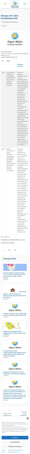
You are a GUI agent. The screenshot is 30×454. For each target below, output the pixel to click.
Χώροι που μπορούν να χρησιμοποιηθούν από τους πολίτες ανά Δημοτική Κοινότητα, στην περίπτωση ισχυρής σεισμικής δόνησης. (14, 275)
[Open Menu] (5, 3)
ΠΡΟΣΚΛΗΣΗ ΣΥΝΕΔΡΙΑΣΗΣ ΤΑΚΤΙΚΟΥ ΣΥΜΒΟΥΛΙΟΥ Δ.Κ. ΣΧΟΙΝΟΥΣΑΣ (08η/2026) (14, 372)
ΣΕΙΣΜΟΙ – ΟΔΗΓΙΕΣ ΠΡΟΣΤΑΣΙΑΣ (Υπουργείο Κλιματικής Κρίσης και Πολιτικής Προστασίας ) (14, 295)
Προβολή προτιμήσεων (15, 446)
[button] (27, 418)
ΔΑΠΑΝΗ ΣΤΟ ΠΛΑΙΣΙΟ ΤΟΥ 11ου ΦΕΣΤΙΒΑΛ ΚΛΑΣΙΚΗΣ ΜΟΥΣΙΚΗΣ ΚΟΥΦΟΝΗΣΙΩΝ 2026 (15, 314)
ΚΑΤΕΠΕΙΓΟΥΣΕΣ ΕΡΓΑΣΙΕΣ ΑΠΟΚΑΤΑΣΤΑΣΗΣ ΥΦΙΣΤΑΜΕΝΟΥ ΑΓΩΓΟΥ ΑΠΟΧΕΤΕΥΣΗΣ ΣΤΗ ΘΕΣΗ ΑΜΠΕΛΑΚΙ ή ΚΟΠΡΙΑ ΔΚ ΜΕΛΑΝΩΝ (14, 353)
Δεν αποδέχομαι (15, 442)
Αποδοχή (15, 437)
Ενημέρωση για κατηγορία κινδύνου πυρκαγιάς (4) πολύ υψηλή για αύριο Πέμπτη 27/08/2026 (14, 333)
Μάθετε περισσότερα (14, 431)
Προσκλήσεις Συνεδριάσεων (10, 22)
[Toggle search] (25, 4)
